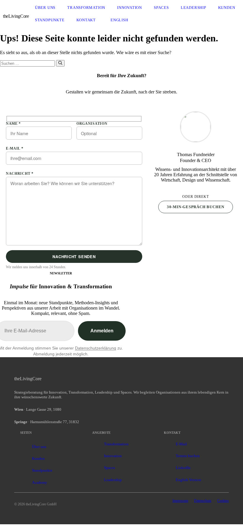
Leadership (193, 7)
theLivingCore (16, 16)
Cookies (223, 501)
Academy (39, 482)
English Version (188, 480)
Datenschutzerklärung (95, 348)
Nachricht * (19, 173)
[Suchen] (60, 63)
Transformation (86, 7)
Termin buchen (188, 456)
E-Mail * (14, 148)
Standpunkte (50, 20)
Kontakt (86, 20)
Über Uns (45, 7)
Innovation (129, 7)
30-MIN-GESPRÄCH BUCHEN (195, 207)
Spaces (161, 7)
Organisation (91, 123)
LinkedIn (183, 467)
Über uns (39, 446)
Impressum (180, 501)
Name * (13, 123)
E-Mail (181, 444)
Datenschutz (202, 501)
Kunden (226, 7)
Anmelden (101, 330)
